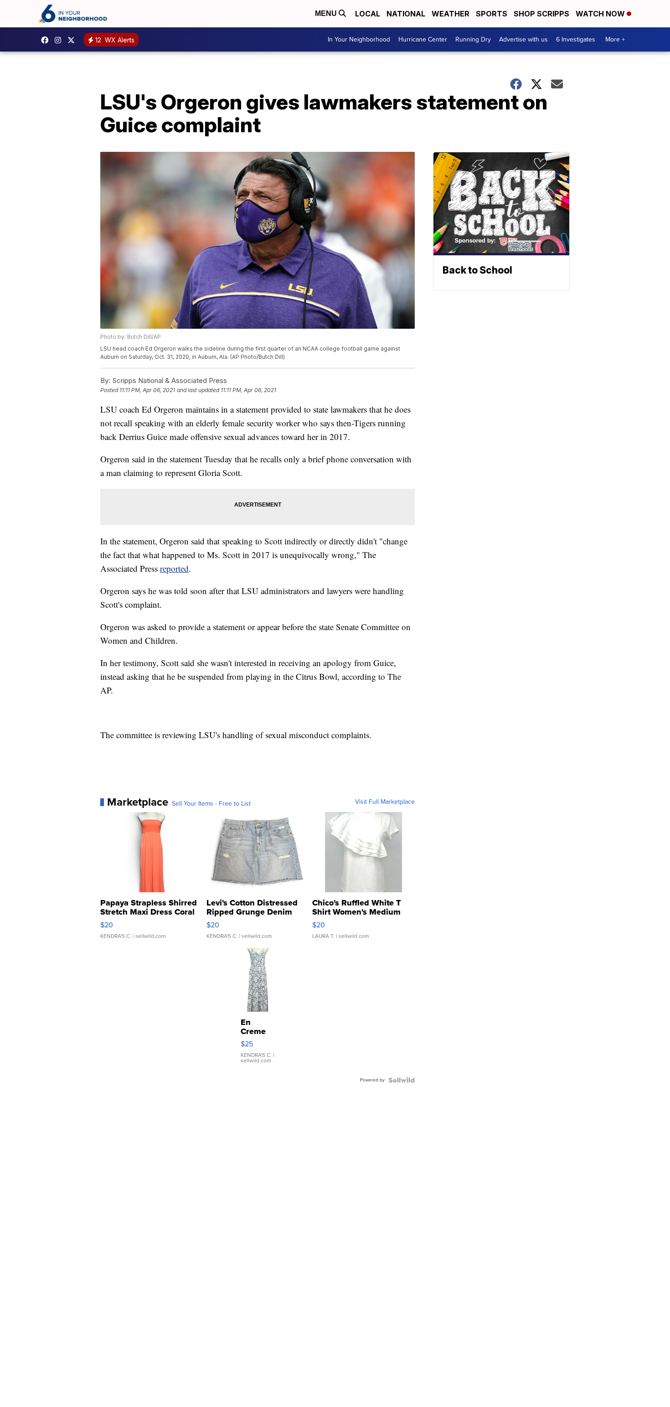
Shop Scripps (541, 13)
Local (367, 13)
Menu (327, 13)
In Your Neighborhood (359, 39)
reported (174, 568)
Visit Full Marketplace (385, 802)
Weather (450, 13)
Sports (491, 13)
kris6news (60, 40)
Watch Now (601, 13)
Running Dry (473, 39)
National (406, 13)
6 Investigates (575, 39)
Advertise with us (523, 39)
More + (615, 39)
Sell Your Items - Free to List (211, 804)
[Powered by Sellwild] (401, 1080)
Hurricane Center (422, 39)
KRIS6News (47, 40)
